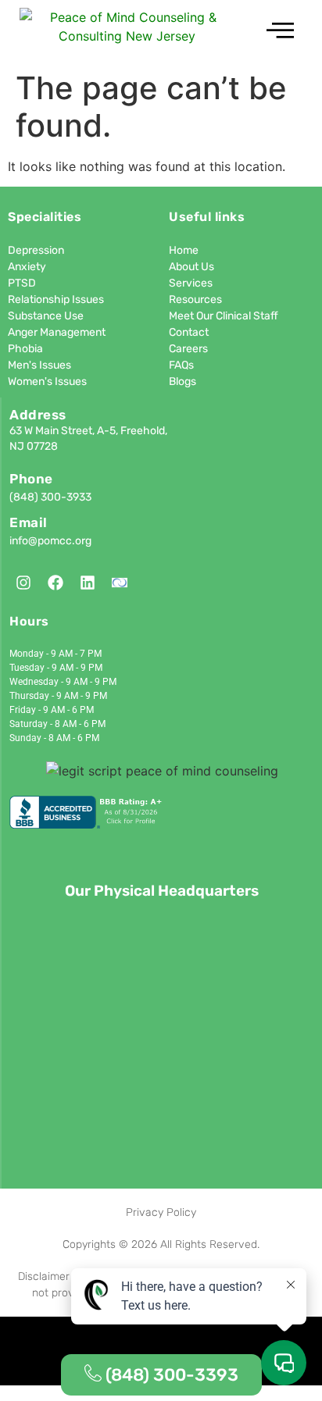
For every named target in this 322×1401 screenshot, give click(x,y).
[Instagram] (23, 583)
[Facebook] (55, 583)
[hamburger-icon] (280, 31)
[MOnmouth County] (120, 583)
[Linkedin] (87, 583)
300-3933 (66, 497)
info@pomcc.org (50, 540)
